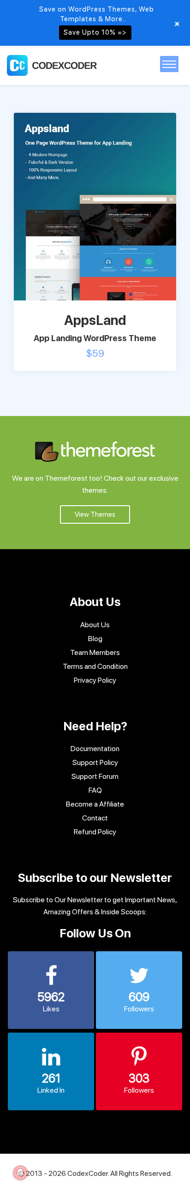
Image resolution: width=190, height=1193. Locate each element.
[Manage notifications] (20, 1172)
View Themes (95, 514)
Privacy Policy (95, 680)
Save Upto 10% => (95, 32)
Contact (95, 818)
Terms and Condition (95, 666)
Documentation (95, 748)
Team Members (95, 652)
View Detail (125, 204)
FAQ (95, 790)
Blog (95, 638)
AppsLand (95, 320)
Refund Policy (95, 831)
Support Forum (95, 776)
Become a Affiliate (95, 804)
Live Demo (64, 204)
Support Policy (95, 762)
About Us (95, 624)
